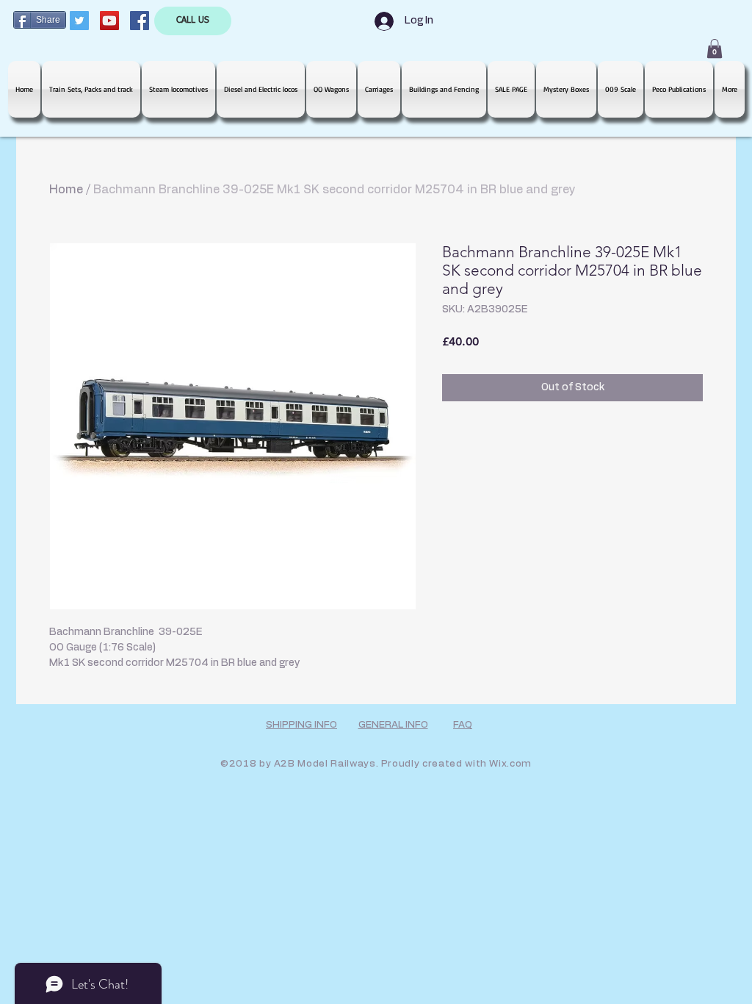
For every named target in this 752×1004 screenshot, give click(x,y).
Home (66, 190)
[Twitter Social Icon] (79, 20)
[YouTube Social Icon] (109, 20)
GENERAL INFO (393, 725)
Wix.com (510, 764)
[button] (714, 48)
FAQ (462, 725)
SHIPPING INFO (301, 725)
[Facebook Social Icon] (139, 20)
